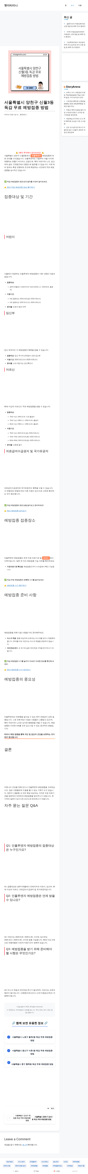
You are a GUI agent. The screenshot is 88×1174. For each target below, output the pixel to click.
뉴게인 (66, 1162)
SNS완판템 (34, 1166)
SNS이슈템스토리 (20, 1166)
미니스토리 (21, 1162)
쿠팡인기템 (81, 1166)
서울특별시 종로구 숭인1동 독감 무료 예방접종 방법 (42, 1118)
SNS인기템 (7, 1166)
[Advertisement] (30, 28)
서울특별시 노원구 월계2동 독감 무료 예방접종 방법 (30, 1038)
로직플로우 (33, 1162)
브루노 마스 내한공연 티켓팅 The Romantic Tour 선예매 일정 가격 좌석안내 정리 (74, 94)
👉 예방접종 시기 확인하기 (15, 586)
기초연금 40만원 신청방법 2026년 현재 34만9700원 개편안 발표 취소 (74, 103)
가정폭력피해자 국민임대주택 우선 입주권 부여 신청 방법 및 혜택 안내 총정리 (74, 44)
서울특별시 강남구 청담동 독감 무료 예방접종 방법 (22, 1118)
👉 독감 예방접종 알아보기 (15, 511)
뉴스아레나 (45, 1162)
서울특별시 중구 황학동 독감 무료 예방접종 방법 (30, 1063)
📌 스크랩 (56, 1171)
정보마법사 (10, 1162)
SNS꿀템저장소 (57, 1166)
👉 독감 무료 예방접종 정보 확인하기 (19, 187)
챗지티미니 (11, 5)
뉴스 (72, 5)
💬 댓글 (36, 1171)
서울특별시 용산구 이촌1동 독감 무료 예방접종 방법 (30, 1052)
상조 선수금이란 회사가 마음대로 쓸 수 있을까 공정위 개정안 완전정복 (74, 129)
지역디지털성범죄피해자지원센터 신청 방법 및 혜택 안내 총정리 (74, 34)
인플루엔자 (36, 156)
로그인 (25, 1145)
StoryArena (73, 86)
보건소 (46, 558)
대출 (80, 5)
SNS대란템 (76, 1162)
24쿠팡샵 (70, 1166)
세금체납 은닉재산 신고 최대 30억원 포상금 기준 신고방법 (74, 121)
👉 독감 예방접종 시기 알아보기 (17, 670)
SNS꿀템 (45, 1166)
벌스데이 (55, 1162)
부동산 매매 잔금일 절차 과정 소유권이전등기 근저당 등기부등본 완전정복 (75, 112)
